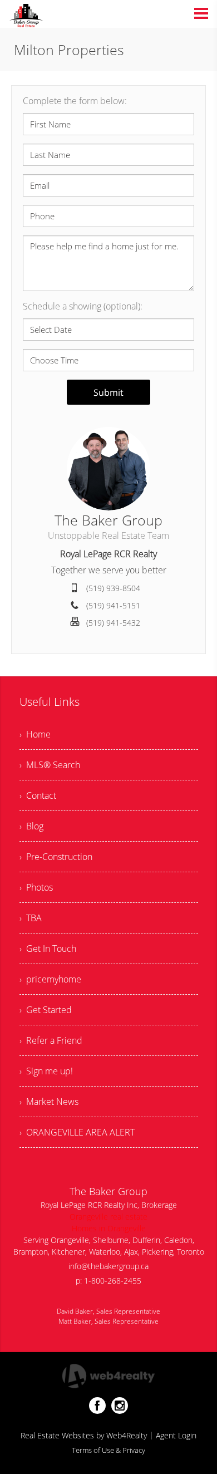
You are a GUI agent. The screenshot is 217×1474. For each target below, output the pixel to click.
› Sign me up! (46, 1071)
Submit (108, 392)
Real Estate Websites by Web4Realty (84, 1435)
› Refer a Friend (50, 1040)
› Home (35, 734)
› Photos (36, 887)
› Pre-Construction (55, 857)
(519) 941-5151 (113, 605)
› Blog (31, 826)
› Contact (37, 795)
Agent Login (176, 1435)
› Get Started (45, 1010)
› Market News (48, 1101)
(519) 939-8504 (113, 588)
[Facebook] (97, 1405)
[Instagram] (119, 1405)
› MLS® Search (49, 765)
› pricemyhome (50, 979)
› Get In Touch (47, 948)
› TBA (30, 918)
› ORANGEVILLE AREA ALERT (77, 1132)
